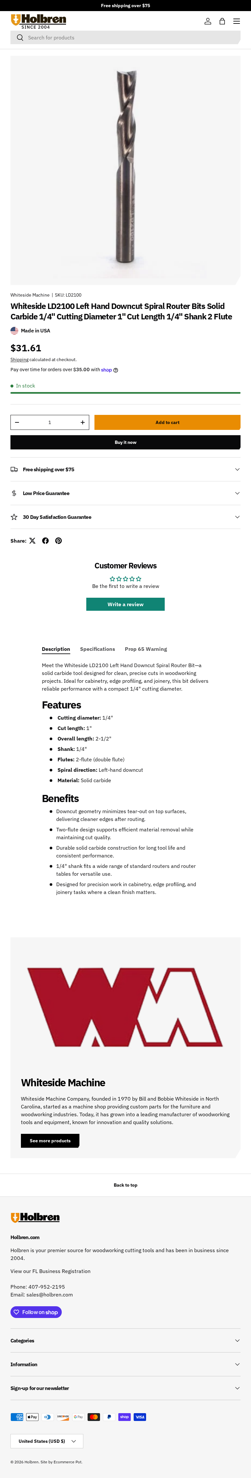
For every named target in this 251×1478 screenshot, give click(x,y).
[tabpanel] (125, 778)
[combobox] (125, 37)
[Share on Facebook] (45, 540)
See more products (50, 1141)
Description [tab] (56, 649)
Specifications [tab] (97, 649)
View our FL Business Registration (50, 1271)
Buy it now (126, 442)
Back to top (126, 1185)
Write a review (125, 604)
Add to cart (167, 422)
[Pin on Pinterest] (58, 540)
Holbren (32, 1461)
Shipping (19, 359)
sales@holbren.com (49, 1294)
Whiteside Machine (30, 295)
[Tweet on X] (32, 540)
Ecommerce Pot (67, 1461)
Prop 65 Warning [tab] (146, 649)
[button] (222, 21)
